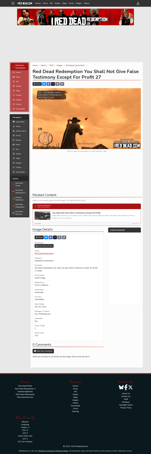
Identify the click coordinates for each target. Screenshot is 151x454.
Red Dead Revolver (19, 212)
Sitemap (75, 411)
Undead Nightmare (19, 198)
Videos (86, 3)
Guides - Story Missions (43, 207)
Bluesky (25, 421)
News (45, 3)
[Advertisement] (75, 43)
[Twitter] (53, 84)
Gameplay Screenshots (75, 65)
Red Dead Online (19, 184)
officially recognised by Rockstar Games (53, 451)
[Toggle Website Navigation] (13, 3)
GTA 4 (25, 438)
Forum (71, 3)
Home (18, 72)
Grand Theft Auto (25, 436)
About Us (126, 393)
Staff (126, 399)
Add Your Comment (44, 351)
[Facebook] (48, 84)
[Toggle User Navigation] (138, 3)
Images (79, 3)
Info (51, 3)
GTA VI (25, 430)
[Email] (57, 84)
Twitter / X (25, 427)
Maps (64, 3)
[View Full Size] (87, 118)
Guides (57, 3)
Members (126, 402)
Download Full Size (45, 246)
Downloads (20, 109)
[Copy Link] (62, 84)
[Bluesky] (44, 84)
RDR (52, 65)
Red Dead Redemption (20, 205)
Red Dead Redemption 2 (20, 191)
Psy (36, 321)
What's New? (21, 131)
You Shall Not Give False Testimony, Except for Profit (76, 213)
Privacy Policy (126, 407)
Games (38, 3)
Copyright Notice (126, 405)
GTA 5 (25, 433)
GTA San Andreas (25, 441)
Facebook (25, 424)
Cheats (18, 95)
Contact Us (125, 396)
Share (38, 84)
